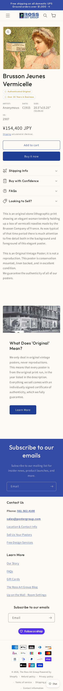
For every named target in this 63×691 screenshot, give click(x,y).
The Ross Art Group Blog (22, 587)
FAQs (10, 571)
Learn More (23, 410)
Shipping (7, 134)
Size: (36, 103)
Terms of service (23, 682)
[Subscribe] (52, 486)
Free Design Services (20, 542)
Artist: (7, 103)
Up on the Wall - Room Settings (26, 595)
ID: (4, 115)
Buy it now (31, 156)
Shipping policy (43, 682)
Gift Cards (13, 579)
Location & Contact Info (22, 527)
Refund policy (28, 676)
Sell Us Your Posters (19, 535)
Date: (25, 103)
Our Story (13, 563)
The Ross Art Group (29, 671)
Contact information (33, 688)
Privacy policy (46, 676)
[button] (8, 15)
